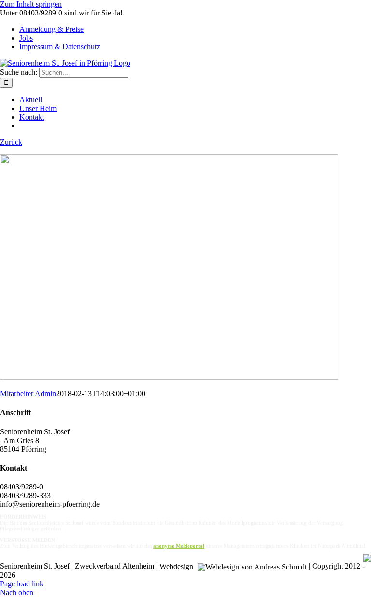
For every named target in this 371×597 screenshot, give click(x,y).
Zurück (11, 142)
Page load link (21, 584)
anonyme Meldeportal (178, 546)
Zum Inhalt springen (31, 4)
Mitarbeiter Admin (28, 393)
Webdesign (177, 566)
